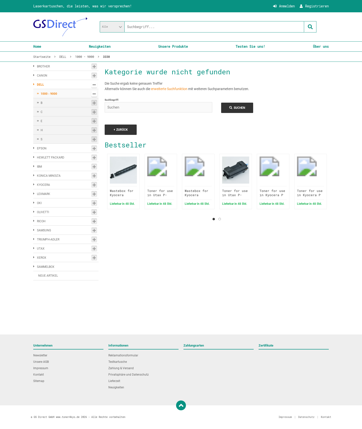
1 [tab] (213, 219)
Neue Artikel (48, 275)
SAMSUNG (44, 230)
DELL (40, 84)
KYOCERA (43, 185)
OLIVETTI (43, 212)
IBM (39, 166)
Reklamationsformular (123, 355)
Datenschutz (306, 417)
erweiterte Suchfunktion (169, 89)
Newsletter (40, 355)
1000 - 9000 (49, 93)
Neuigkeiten (100, 46)
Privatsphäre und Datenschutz (128, 374)
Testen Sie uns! (250, 46)
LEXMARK (43, 194)
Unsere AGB (41, 362)
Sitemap (38, 381)
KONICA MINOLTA (49, 175)
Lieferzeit (114, 381)
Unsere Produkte (173, 46)
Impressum (40, 368)
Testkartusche (117, 362)
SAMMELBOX (45, 267)
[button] (112, 26)
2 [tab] (219, 219)
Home (37, 46)
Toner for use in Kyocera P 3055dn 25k (310, 195)
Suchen (237, 108)
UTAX (41, 248)
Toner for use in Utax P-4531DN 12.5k (160, 195)
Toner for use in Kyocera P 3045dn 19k (272, 195)
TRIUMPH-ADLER (48, 239)
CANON (42, 75)
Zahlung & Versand (121, 368)
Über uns (321, 46)
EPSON (42, 148)
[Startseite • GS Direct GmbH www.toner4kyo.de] (60, 26)
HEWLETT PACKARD (50, 157)
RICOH (41, 221)
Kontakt (38, 374)
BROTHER (43, 66)
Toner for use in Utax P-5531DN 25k (235, 195)
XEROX (41, 257)
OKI (39, 203)
